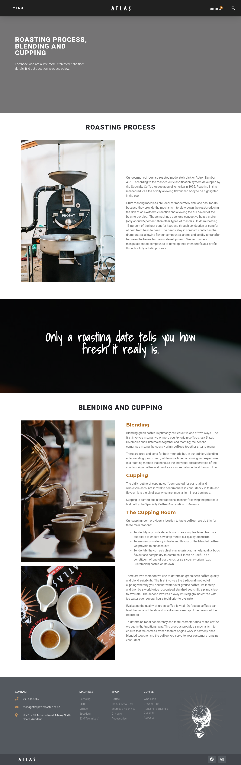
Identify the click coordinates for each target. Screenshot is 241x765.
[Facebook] (212, 759)
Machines (86, 691)
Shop (115, 691)
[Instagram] (222, 759)
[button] (15, 8)
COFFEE (149, 691)
